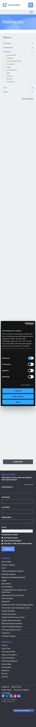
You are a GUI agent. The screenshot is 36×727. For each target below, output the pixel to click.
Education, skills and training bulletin (18, 543)
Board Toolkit (10, 253)
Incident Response (8, 658)
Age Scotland (6, 562)
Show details (25, 385)
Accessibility (6, 693)
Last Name (6, 507)
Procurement (6, 667)
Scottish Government (9, 614)
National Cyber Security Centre (13, 595)
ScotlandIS (5, 601)
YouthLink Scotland (8, 636)
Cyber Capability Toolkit (15, 408)
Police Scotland (7, 598)
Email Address (8, 487)
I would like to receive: (10, 534)
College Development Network (12, 571)
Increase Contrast (22, 711)
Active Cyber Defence (14, 218)
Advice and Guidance (9, 655)
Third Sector (10, 82)
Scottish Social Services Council (13, 617)
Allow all (18, 391)
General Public (11, 55)
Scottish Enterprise (8, 611)
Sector (4, 527)
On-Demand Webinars (10, 661)
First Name (6, 497)
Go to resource (15, 154)
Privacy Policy (16, 687)
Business (9, 79)
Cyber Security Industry (14, 61)
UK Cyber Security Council (11, 630)
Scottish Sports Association (11, 620)
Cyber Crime (6, 648)
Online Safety (6, 664)
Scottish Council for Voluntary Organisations (17, 605)
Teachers (9, 76)
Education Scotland (9, 574)
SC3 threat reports (11, 538)
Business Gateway (8, 565)
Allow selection (18, 396)
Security (4, 673)
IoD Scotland (6, 584)
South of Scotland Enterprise (12, 626)
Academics (10, 58)
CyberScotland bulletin (12, 541)
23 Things (9, 126)
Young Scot (6, 633)
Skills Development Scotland (12, 623)
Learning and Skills (8, 651)
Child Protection (12, 291)
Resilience (5, 670)
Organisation (6, 517)
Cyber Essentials (12, 445)
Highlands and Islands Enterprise (13, 577)
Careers (4, 645)
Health (9, 67)
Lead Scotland (7, 587)
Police (8, 73)
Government (10, 64)
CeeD (4, 568)
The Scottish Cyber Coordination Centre (16, 608)
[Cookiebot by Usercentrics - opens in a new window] (25, 323)
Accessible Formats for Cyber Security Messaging (17, 170)
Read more (8, 149)
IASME (4, 580)
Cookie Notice (7, 690)
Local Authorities (12, 70)
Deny (18, 402)
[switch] (31, 364)
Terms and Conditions (21, 690)
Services (5, 677)
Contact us (5, 687)
